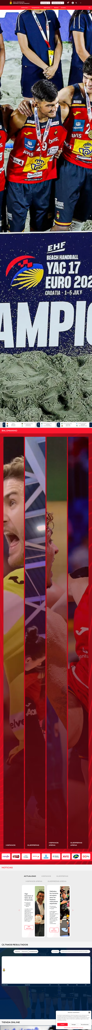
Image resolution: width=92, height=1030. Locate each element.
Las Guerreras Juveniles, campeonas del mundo (29, 898)
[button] (89, 1012)
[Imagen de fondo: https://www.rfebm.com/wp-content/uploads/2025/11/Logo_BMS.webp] (87, 856)
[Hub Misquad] (73, 3)
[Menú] (81, 3)
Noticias (56, 7)
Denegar (74, 1024)
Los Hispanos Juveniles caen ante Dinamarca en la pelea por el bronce (54, 900)
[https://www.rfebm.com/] (19, 3)
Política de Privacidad (75, 1027)
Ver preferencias (84, 1024)
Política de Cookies (67, 1027)
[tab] (30, 876)
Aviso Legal (81, 1027)
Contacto (63, 7)
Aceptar (62, 1024)
